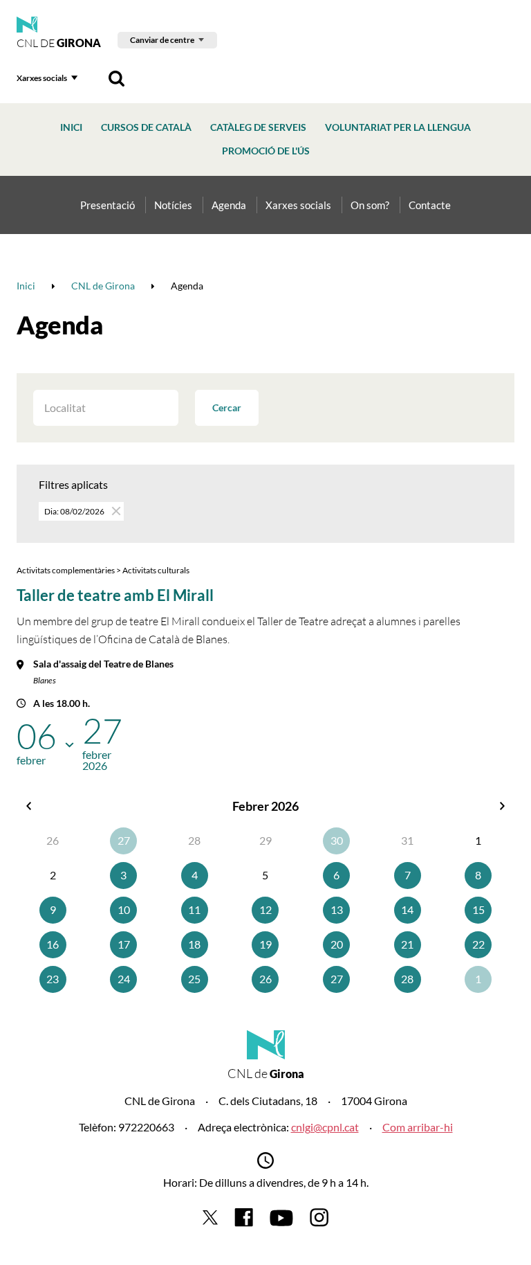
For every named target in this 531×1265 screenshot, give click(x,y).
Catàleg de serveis (258, 127)
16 (52, 944)
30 (336, 840)
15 (478, 909)
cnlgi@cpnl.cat (325, 1126)
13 (336, 909)
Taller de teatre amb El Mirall (115, 595)
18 (194, 944)
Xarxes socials (42, 78)
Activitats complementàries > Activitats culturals (103, 570)
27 (124, 840)
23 (52, 978)
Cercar (226, 407)
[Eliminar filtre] (115, 510)
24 (124, 978)
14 (407, 909)
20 (336, 944)
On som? (370, 205)
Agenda (229, 205)
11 (194, 909)
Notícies (173, 205)
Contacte (430, 205)
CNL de (59, 43)
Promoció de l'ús (266, 150)
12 (265, 909)
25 (194, 978)
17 (124, 944)
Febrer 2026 (265, 806)
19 (265, 944)
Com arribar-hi (417, 1126)
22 (478, 944)
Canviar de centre (162, 40)
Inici (71, 127)
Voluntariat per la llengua (398, 127)
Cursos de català (146, 127)
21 (407, 944)
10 (124, 909)
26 (265, 978)
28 (407, 978)
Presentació (107, 205)
